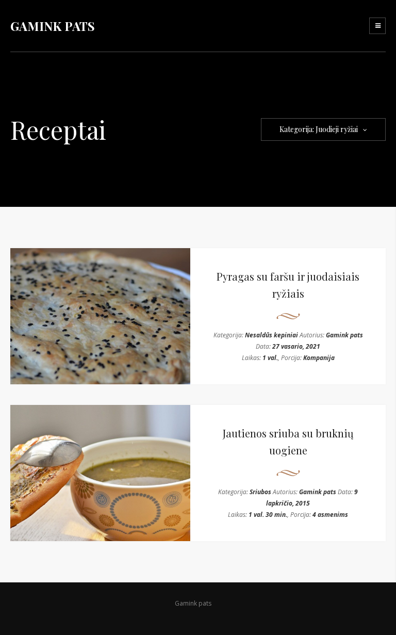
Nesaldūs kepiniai (271, 335)
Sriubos (260, 491)
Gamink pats (344, 335)
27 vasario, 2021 (296, 346)
